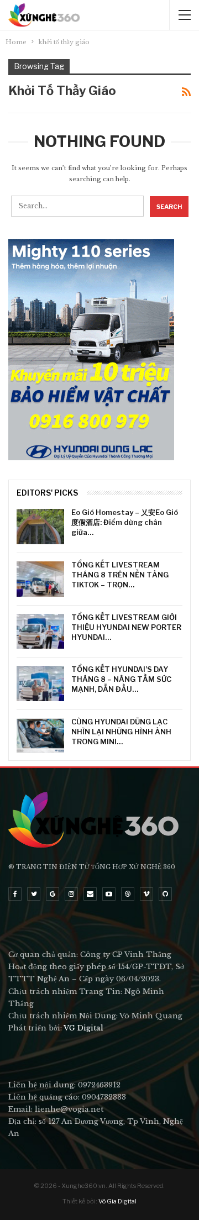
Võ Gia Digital (117, 1201)
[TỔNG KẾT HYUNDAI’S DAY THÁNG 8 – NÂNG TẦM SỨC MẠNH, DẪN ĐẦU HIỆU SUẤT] (40, 683)
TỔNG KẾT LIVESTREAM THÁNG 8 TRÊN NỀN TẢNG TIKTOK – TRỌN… (120, 574)
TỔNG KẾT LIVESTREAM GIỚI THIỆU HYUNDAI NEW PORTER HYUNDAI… (126, 627)
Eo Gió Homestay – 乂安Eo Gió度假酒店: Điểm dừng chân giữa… (124, 522)
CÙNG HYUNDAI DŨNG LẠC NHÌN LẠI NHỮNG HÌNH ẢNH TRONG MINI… (121, 731)
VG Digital (83, 1028)
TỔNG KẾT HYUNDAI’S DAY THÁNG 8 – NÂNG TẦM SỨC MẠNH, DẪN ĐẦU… (121, 679)
